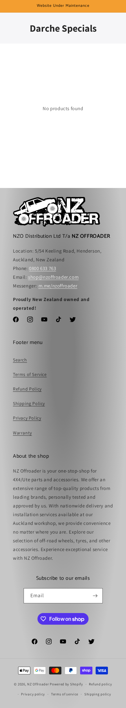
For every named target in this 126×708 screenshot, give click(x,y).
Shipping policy (97, 694)
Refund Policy (27, 389)
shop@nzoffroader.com (53, 277)
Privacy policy (33, 694)
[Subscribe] (95, 595)
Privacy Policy (27, 418)
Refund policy (100, 684)
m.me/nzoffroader (58, 286)
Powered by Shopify (66, 684)
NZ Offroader (38, 684)
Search (20, 360)
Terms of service (64, 694)
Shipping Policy (29, 403)
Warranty (22, 433)
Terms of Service (30, 374)
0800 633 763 (42, 268)
